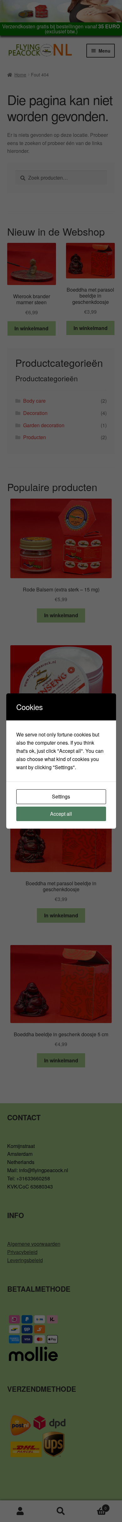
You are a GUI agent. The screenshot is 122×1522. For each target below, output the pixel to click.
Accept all (61, 813)
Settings (61, 796)
